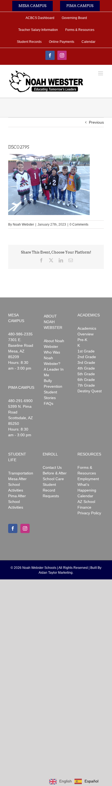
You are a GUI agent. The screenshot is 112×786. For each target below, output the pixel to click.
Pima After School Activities (17, 501)
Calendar (85, 496)
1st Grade (86, 351)
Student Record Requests (51, 490)
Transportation (20, 473)
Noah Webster (23, 224)
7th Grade (86, 385)
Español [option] (91, 781)
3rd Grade (86, 362)
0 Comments (79, 224)
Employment (88, 479)
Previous (96, 122)
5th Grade (86, 374)
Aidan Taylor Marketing (56, 573)
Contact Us (52, 467)
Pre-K (82, 340)
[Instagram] (25, 528)
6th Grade (86, 379)
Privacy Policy (89, 513)
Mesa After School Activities (17, 484)
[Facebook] (12, 528)
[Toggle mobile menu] (101, 73)
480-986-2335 (20, 334)
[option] (86, 781)
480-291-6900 (20, 401)
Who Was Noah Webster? (52, 358)
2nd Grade (86, 357)
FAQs (48, 403)
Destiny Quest (89, 391)
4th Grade (86, 368)
